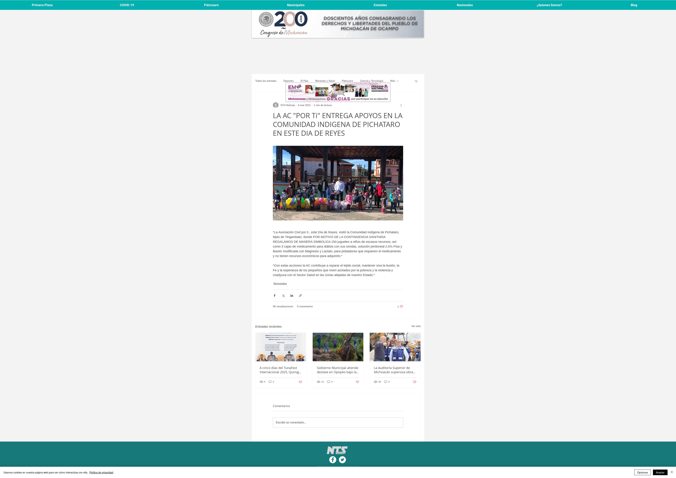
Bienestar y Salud (325, 80)
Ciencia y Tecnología (371, 80)
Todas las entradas (265, 80)
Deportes (288, 80)
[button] (416, 81)
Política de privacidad (101, 472)
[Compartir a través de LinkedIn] (291, 295)
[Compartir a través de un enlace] (300, 295)
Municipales (280, 283)
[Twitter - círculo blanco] (342, 459)
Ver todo (416, 326)
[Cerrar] (672, 472)
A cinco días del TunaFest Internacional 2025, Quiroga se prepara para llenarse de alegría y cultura (280, 370)
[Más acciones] (401, 105)
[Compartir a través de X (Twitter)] (283, 295)
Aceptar (660, 472)
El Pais (304, 80)
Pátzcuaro (347, 80)
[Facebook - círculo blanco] (332, 459)
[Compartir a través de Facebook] (274, 295)
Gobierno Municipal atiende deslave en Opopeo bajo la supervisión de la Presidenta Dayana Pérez (338, 370)
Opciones (642, 472)
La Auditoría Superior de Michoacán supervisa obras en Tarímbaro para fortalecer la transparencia (394, 370)
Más (392, 80)
